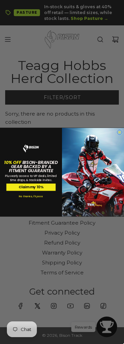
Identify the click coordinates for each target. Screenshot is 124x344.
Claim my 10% (31, 187)
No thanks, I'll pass (31, 196)
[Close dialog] (119, 132)
